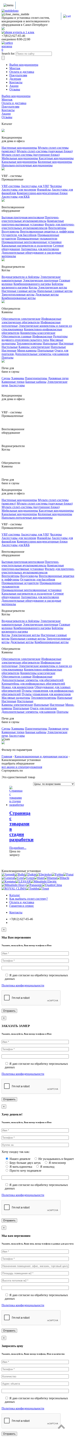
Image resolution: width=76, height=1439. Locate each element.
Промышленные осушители (20, 583)
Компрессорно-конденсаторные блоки (42, 193)
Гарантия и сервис (21, 905)
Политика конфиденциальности (23, 985)
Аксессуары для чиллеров (19, 189)
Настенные (66, 343)
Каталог (14, 895)
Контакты (15, 82)
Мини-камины (27, 350)
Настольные (10, 347)
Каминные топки (13, 381)
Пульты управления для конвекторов (46, 694)
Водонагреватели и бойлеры (21, 277)
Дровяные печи (58, 378)
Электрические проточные (40, 280)
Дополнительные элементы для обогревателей (33, 680)
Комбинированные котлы (19, 298)
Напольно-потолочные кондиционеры (27, 165)
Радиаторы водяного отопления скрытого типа (35, 338)
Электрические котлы (52, 287)
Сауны (6, 378)
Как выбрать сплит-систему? (28, 898)
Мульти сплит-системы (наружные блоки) (45, 151)
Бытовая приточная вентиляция (23, 217)
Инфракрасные (42, 336)
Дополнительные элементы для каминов (42, 354)
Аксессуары (17, 385)
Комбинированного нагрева (32, 284)
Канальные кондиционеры (19, 161)
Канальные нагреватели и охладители (27, 245)
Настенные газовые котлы (19, 291)
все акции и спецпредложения (22, 767)
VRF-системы (11, 186)
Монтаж (14, 68)
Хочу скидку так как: (16, 1151)
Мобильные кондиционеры (20, 158)
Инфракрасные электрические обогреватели (31, 320)
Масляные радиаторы (16, 697)
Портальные (45, 350)
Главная (7, 756)
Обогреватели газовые (17, 336)
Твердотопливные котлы (18, 294)
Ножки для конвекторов (18, 687)
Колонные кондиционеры (55, 161)
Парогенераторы (36, 378)
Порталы (7, 357)
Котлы (33, 287)
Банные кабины (35, 381)
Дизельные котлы (47, 294)
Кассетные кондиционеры (56, 158)
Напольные (50, 343)
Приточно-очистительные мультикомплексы (30, 219)
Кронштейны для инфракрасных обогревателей (33, 683)
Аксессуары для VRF (35, 186)
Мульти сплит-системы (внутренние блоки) (31, 154)
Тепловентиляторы (29, 343)
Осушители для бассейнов (19, 235)
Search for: (8, 53)
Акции (14, 85)
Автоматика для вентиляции (40, 249)
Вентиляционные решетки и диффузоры (47, 231)
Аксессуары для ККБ (16, 196)
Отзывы (14, 89)
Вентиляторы (57, 228)
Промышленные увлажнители (37, 238)
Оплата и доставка (21, 71)
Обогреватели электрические (21, 318)
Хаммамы (17, 378)
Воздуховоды (10, 231)
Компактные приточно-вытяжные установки (33, 222)
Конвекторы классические (37, 333)
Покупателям (18, 75)
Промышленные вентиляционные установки (32, 242)
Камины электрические (34, 347)
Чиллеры (56, 186)
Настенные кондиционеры (19, 147)
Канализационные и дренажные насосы (41, 756)
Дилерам (15, 78)
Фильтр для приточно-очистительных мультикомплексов (38, 226)
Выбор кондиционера (23, 64)
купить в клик (23, 32)
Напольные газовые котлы (54, 291)
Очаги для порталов (43, 708)
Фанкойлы (44, 189)
